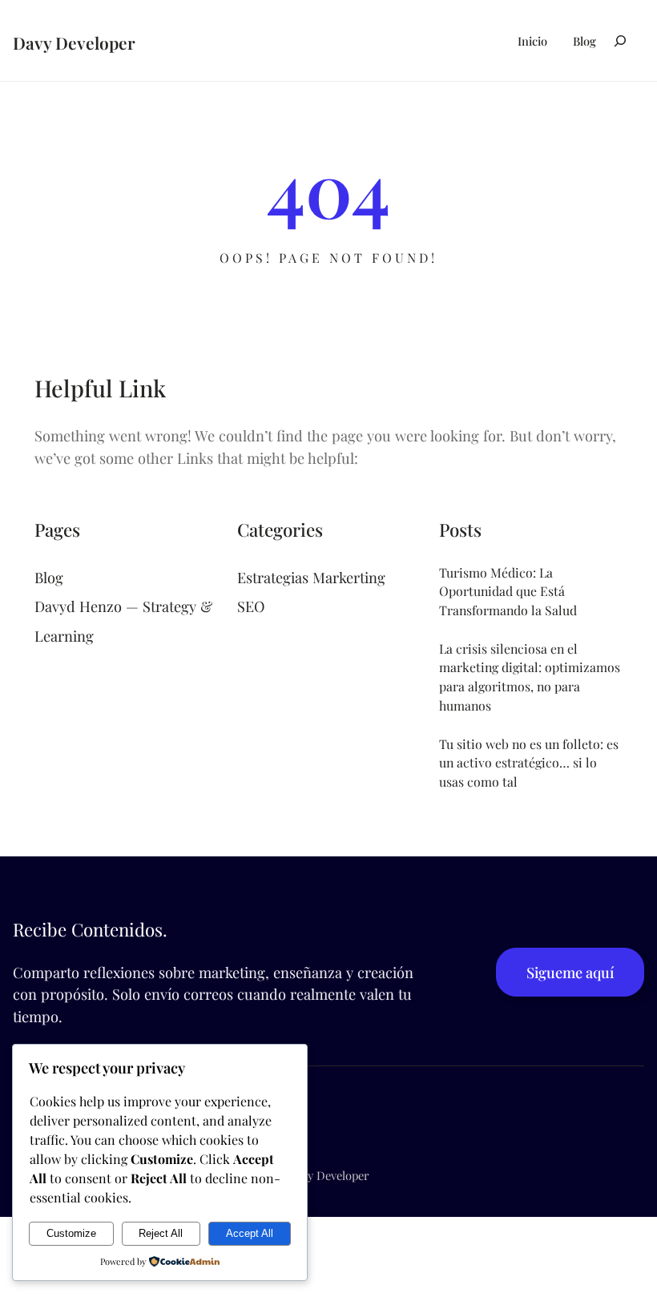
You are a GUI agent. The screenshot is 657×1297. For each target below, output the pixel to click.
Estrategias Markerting (311, 577)
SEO (251, 606)
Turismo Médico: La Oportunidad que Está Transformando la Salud (508, 591)
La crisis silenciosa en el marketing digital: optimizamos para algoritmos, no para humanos (529, 677)
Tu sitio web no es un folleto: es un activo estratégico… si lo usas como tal (529, 762)
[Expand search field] (620, 40)
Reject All (161, 1233)
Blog (48, 577)
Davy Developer (74, 42)
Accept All (249, 1233)
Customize (71, 1233)
